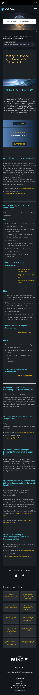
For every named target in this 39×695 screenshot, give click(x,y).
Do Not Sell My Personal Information (19, 688)
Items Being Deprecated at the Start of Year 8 (28, 607)
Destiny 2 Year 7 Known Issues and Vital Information (11, 642)
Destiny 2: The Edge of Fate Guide (11, 606)
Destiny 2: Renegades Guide (11, 595)
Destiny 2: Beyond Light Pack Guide (28, 642)
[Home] (13, 9)
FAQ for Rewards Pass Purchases (11, 618)
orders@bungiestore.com (26, 188)
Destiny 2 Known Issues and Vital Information (28, 596)
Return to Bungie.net (19, 690)
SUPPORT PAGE (19, 144)
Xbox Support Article (24, 332)
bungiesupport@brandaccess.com (16, 193)
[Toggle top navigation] (36, 3)
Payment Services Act (19, 685)
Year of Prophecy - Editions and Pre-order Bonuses (28, 618)
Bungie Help (7, 36)
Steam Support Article (25, 376)
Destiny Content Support (21, 36)
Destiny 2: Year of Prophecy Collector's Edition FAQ (11, 630)
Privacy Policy (19, 683)
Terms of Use (19, 681)
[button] (35, 9)
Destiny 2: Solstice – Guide (28, 629)
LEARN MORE (19, 124)
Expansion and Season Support (13, 38)
